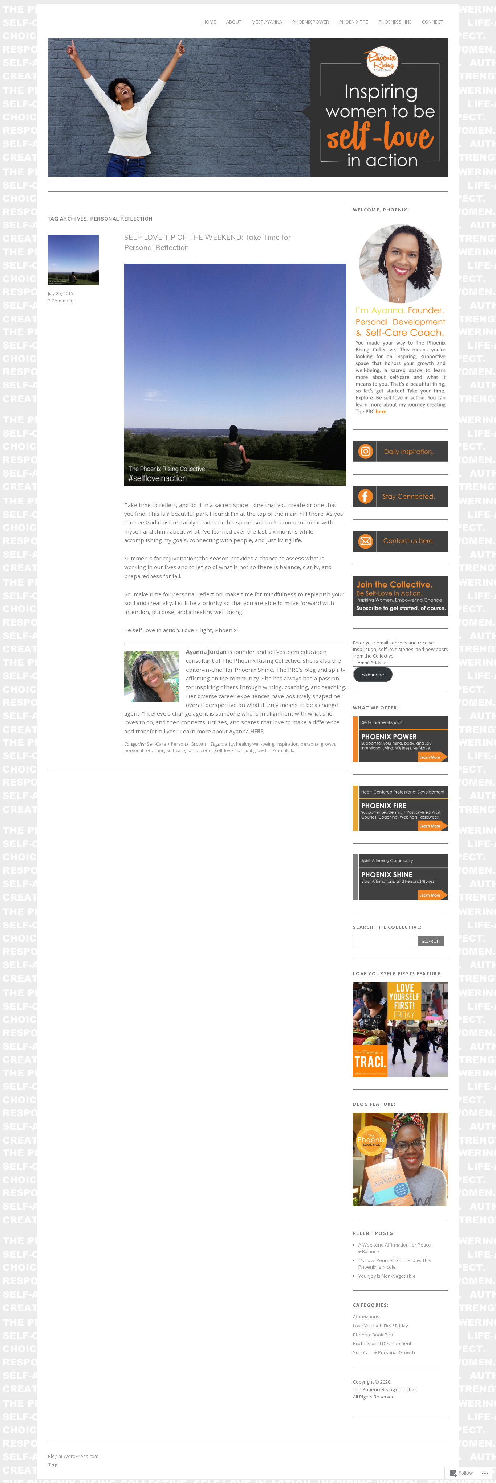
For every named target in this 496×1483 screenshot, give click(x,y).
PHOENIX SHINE (395, 21)
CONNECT (432, 21)
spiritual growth (251, 750)
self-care (176, 750)
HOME (209, 21)
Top (53, 1464)
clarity (227, 744)
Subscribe (372, 674)
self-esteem (200, 750)
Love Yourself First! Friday (380, 1325)
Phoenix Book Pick (373, 1334)
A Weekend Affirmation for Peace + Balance (394, 1248)
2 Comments (61, 301)
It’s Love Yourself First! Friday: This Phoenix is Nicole (394, 1263)
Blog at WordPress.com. (73, 1456)
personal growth (318, 744)
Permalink (282, 750)
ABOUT (233, 21)
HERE (256, 731)
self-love (224, 750)
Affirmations (366, 1316)
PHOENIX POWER (310, 21)
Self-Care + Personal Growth (176, 744)
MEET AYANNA (267, 21)
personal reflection (144, 750)
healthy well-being (255, 744)
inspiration (287, 744)
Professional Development (382, 1343)
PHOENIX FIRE (353, 21)
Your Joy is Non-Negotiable (387, 1276)
